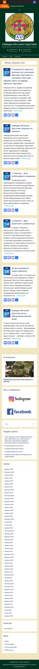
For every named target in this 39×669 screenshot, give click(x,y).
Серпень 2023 (9, 539)
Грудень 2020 (9, 616)
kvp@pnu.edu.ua (13, 51)
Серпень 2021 (9, 592)
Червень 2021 (9, 598)
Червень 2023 (9, 545)
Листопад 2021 (9, 583)
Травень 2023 (9, 548)
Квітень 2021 (9, 604)
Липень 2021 (9, 595)
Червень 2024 (9, 510)
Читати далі (17, 111)
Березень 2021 (9, 607)
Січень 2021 (8, 613)
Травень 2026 (9, 469)
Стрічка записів (9, 644)
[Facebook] (19, 10)
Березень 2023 (9, 554)
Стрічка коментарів (11, 647)
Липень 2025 (9, 478)
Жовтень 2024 (9, 498)
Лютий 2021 (8, 610)
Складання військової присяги (14, 448)
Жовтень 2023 (9, 534)
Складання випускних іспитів (14, 451)
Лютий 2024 (8, 522)
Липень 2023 (9, 542)
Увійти (7, 641)
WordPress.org (9, 650)
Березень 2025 (9, 490)
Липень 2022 (9, 563)
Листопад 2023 (9, 531)
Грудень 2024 (9, 492)
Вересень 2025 (9, 472)
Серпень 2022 (9, 560)
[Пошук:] (18, 424)
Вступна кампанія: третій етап (14, 446)
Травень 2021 (9, 601)
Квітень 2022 (9, 572)
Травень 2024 (9, 513)
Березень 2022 (9, 575)
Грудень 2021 (9, 581)
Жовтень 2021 (9, 586)
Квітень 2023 (9, 551)
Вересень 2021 (9, 589)
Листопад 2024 (9, 495)
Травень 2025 (9, 484)
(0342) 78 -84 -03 (13, 49)
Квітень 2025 (9, 487)
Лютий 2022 (8, 578)
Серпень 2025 (9, 475)
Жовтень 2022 (9, 557)
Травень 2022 (9, 569)
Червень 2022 (9, 566)
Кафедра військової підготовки (19, 44)
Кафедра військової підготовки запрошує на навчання (22, 128)
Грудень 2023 (9, 528)
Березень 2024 (9, 519)
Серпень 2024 (9, 504)
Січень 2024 (8, 525)
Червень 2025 (9, 481)
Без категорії (9, 628)
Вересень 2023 (9, 537)
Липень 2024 (9, 507)
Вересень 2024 (9, 501)
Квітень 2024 (9, 516)
